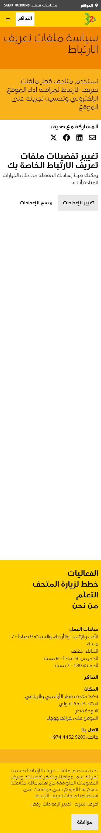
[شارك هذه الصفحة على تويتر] (54, 137)
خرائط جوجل (59, 718)
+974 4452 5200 (68, 737)
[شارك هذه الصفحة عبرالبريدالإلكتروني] (92, 137)
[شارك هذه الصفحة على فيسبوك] (66, 137)
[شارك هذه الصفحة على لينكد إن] (79, 137)
